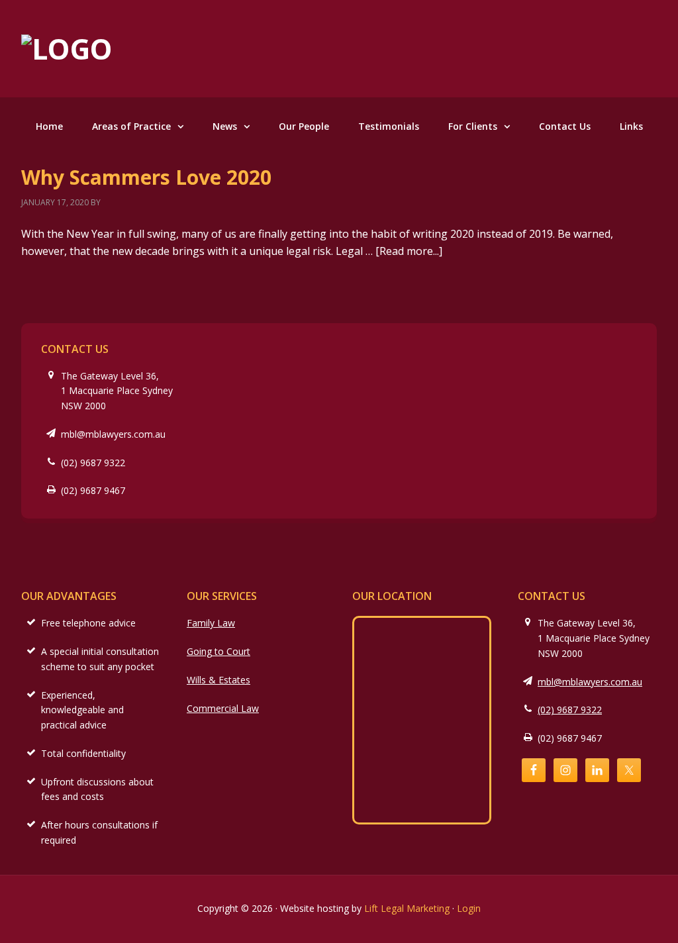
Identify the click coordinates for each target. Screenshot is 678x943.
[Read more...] (408, 251)
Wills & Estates (218, 679)
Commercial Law (223, 708)
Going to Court (218, 651)
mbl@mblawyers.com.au (113, 434)
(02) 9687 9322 (93, 462)
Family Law (211, 623)
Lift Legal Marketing (407, 908)
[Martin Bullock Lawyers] (67, 48)
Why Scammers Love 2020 (146, 177)
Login (469, 908)
